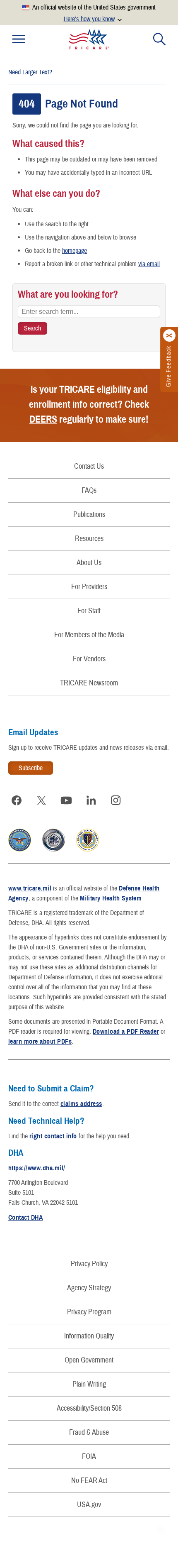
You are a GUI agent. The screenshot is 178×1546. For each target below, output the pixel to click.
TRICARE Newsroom (89, 683)
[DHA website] (87, 849)
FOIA (89, 1456)
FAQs (89, 490)
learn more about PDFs (40, 1041)
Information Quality (89, 1336)
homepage (74, 251)
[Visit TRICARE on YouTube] (66, 800)
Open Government (89, 1360)
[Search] (159, 39)
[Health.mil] (53, 849)
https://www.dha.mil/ (36, 1168)
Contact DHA (25, 1217)
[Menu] (18, 39)
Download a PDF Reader (126, 1031)
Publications (89, 514)
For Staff (89, 611)
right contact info (53, 1136)
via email (149, 264)
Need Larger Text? (30, 72)
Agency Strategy (89, 1288)
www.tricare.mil (29, 888)
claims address (81, 1104)
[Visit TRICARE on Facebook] (16, 800)
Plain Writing (89, 1384)
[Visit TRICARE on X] (41, 800)
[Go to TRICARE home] (89, 39)
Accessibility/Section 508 (89, 1408)
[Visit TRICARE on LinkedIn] (91, 800)
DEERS (43, 419)
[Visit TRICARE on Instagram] (116, 800)
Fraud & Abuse (89, 1432)
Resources (89, 538)
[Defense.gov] (19, 849)
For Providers (89, 587)
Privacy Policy (89, 1264)
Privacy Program (89, 1312)
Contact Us (89, 466)
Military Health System (111, 898)
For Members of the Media (89, 635)
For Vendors (89, 659)
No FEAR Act (89, 1480)
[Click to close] (170, 335)
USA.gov (89, 1504)
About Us (89, 563)
